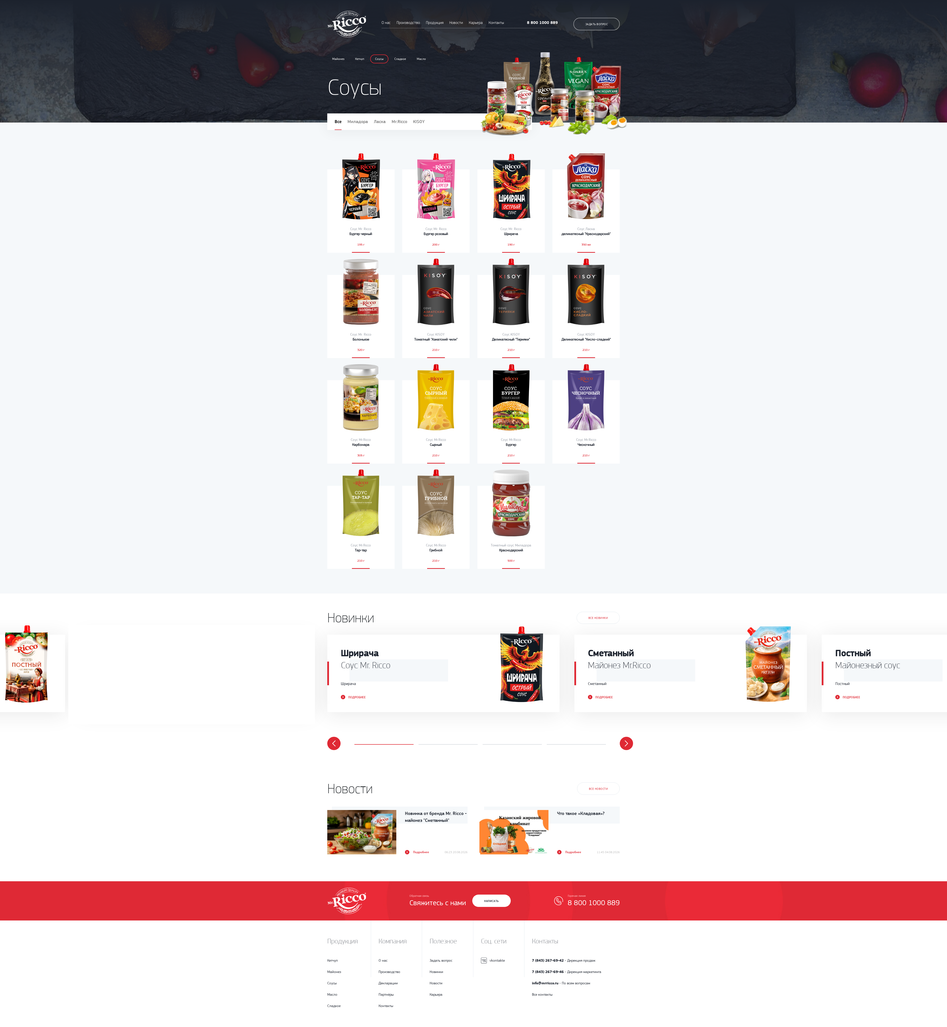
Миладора (357, 121)
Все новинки (598, 618)
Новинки (436, 972)
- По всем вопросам (561, 983)
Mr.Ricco (399, 121)
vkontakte (497, 960)
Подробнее (109, 697)
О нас (386, 22)
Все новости (598, 789)
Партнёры (386, 994)
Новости (456, 22)
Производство (408, 22)
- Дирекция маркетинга (566, 972)
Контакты (496, 22)
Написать (491, 901)
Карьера (476, 22)
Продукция (435, 22)
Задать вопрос (596, 24)
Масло (421, 59)
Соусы (379, 59)
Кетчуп (359, 59)
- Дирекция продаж (563, 960)
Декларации (388, 983)
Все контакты (542, 994)
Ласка (380, 121)
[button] (384, 744)
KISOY (419, 121)
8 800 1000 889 (542, 22)
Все (338, 121)
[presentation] (334, 743)
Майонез (338, 59)
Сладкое (400, 59)
